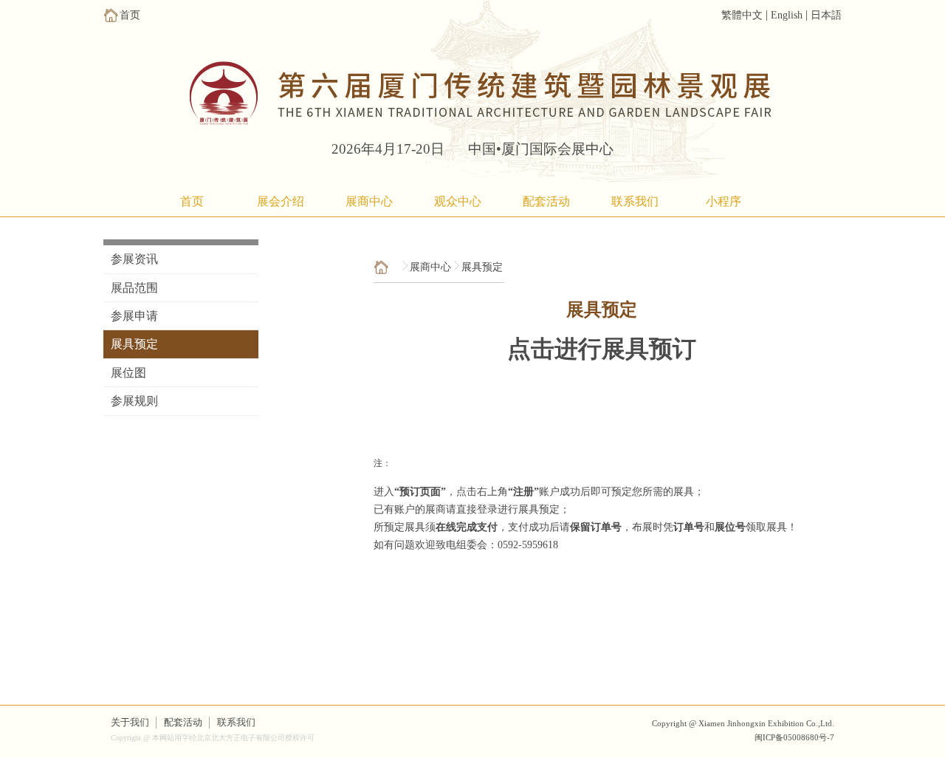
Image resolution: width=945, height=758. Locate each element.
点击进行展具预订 (601, 348)
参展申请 (134, 316)
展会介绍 (280, 201)
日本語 (826, 15)
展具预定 (134, 344)
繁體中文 (742, 15)
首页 (192, 201)
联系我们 (635, 201)
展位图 (128, 372)
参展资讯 (134, 259)
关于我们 (130, 722)
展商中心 (369, 201)
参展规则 (134, 401)
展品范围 (134, 287)
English (787, 15)
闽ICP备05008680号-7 (794, 737)
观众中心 (457, 201)
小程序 (723, 201)
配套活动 (546, 201)
